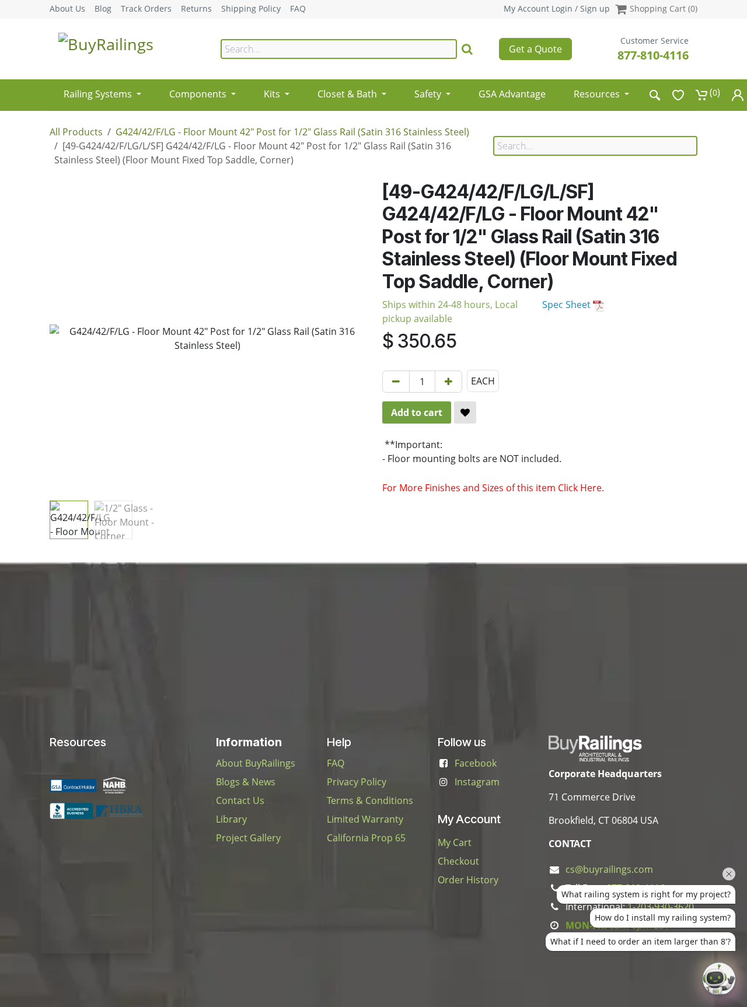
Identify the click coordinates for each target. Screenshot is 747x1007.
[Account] (737, 94)
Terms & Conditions (370, 800)
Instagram (477, 781)
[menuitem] (102, 90)
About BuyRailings (255, 763)
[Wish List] (678, 94)
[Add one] (448, 381)
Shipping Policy (251, 9)
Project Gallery (248, 837)
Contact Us (240, 800)
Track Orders (146, 9)
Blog (103, 9)
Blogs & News (245, 781)
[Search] (467, 49)
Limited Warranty (365, 819)
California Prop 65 (366, 837)
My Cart (455, 842)
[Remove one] (396, 381)
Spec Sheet (567, 304)
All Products (76, 131)
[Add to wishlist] (465, 412)
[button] (65, 338)
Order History (468, 879)
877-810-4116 (653, 55)
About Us (67, 9)
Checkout (458, 861)
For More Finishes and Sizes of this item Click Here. (493, 487)
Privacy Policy (356, 781)
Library (231, 819)
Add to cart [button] (416, 412)
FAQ (298, 9)
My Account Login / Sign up (557, 8)
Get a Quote (535, 49)
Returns (196, 9)
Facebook (476, 763)
